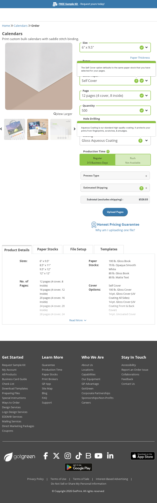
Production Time (52, 369)
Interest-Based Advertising (112, 479)
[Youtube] (98, 456)
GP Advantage (90, 384)
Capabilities (88, 374)
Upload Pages (115, 212)
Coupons (7, 431)
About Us (87, 365)
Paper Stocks (50, 374)
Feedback (127, 379)
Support (47, 402)
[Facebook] (46, 456)
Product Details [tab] (16, 250)
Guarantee (48, 365)
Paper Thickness (140, 57)
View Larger (64, 114)
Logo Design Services (14, 412)
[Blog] (88, 455)
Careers (86, 402)
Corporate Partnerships (96, 393)
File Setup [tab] (78, 249)
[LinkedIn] (110, 456)
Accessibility (128, 365)
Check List (8, 384)
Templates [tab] (108, 249)
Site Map (47, 388)
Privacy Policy (35, 479)
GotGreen (87, 388)
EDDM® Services (12, 416)
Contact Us (128, 384)
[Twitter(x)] (56, 456)
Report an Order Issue (134, 369)
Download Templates (15, 388)
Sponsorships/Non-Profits (97, 398)
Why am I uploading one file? (115, 230)
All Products (9, 374)
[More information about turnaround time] (108, 151)
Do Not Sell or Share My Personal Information (78, 483)
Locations (87, 369)
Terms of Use (58, 479)
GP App (46, 384)
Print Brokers (50, 379)
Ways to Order (11, 402)
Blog (44, 393)
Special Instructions (14, 398)
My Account (9, 369)
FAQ (44, 398)
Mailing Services (11, 421)
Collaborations (130, 374)
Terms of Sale (81, 479)
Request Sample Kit (14, 365)
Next (74, 129)
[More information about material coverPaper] (136, 81)
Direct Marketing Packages (18, 426)
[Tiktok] (79, 456)
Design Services (11, 407)
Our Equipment (91, 379)
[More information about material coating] (140, 141)
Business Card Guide (14, 379)
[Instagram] (68, 456)
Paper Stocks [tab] (47, 249)
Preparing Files (11, 393)
